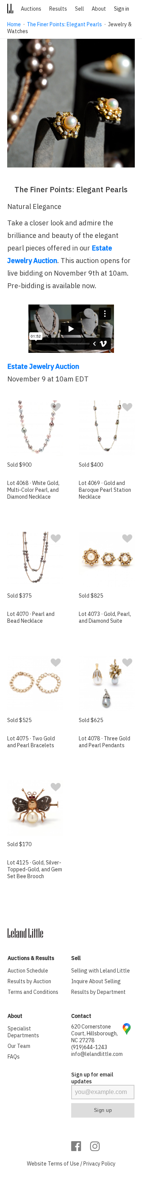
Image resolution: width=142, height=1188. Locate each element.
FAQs (14, 1056)
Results (58, 8)
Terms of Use (63, 1163)
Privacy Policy (99, 1163)
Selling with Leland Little (100, 970)
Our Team (19, 1046)
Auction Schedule (28, 970)
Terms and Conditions (33, 992)
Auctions (31, 8)
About (99, 8)
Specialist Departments (23, 1032)
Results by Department (98, 992)
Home (14, 24)
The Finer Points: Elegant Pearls (64, 24)
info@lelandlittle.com (97, 1054)
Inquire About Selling (96, 981)
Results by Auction (29, 981)
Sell (79, 8)
